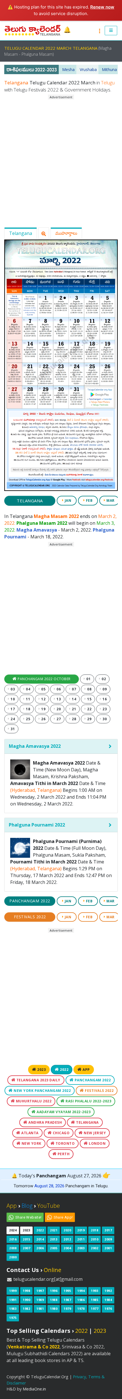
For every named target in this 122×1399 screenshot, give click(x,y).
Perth (63, 1154)
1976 (108, 1308)
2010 (94, 1239)
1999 (12, 1290)
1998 (26, 1290)
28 (73, 719)
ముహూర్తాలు (66, 233)
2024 (12, 1230)
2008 (12, 1248)
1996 (53, 1290)
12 (43, 699)
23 (104, 709)
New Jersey (94, 1133)
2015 (26, 1239)
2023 (41, 1069)
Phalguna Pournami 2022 (37, 825)
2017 (108, 1230)
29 (89, 719)
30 (104, 719)
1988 (53, 1300)
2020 (67, 1230)
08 (89, 689)
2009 (108, 1239)
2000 (12, 1257)
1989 (40, 1300)
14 (73, 699)
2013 (53, 1239)
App (86, 1069)
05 (43, 689)
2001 (108, 1248)
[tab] (61, 746)
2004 (67, 1248)
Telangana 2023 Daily (37, 1080)
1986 (81, 1300)
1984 (108, 1300)
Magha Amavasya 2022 (35, 746)
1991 (12, 1300)
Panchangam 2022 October (44, 678)
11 (27, 699)
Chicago (61, 1133)
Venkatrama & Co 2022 (34, 1347)
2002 (94, 1248)
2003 (81, 1248)
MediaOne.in (34, 1389)
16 (104, 699)
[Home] (33, 30)
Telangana (20, 233)
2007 (26, 1248)
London (97, 1143)
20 (58, 709)
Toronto (64, 1143)
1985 (94, 1300)
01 (88, 678)
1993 (94, 1290)
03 (12, 689)
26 (43, 719)
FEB (88, 500)
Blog (27, 1205)
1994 (81, 1290)
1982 (26, 1308)
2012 (67, 1239)
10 (12, 699)
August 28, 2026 (49, 1185)
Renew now (102, 7)
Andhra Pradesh (45, 1122)
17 (12, 709)
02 (103, 678)
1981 (40, 1308)
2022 (64, 1069)
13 (58, 699)
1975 (12, 1317)
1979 (67, 1308)
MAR (110, 500)
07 (73, 689)
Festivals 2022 (30, 916)
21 (73, 709)
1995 (67, 1290)
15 (89, 699)
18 (27, 709)
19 (43, 709)
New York (30, 1143)
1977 (94, 1308)
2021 (53, 1230)
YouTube (48, 1205)
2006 (40, 1248)
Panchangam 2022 (29, 900)
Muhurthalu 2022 (33, 1101)
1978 (81, 1308)
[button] (111, 31)
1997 (40, 1290)
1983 (12, 1308)
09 (104, 689)
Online (52, 1270)
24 (12, 719)
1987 (67, 1300)
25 (27, 719)
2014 (40, 1239)
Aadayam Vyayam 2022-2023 (63, 1111)
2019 (81, 1230)
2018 (94, 1230)
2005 (53, 1248)
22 (89, 709)
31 (12, 728)
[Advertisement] (61, 161)
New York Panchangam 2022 (42, 1090)
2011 (81, 1239)
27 (58, 719)
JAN (67, 500)
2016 (12, 1239)
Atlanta (29, 1133)
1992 (108, 1290)
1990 (26, 1300)
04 (27, 689)
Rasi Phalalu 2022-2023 (88, 1101)
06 (58, 689)
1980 (53, 1308)
